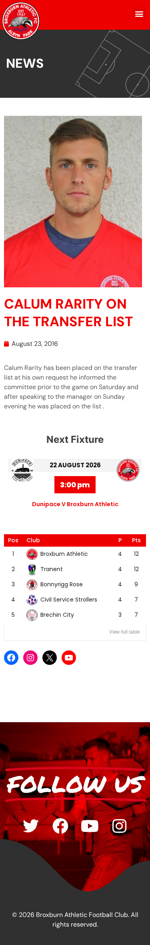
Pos (13, 540)
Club (33, 540)
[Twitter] (31, 826)
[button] (139, 13)
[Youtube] (90, 826)
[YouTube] (69, 657)
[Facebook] (11, 657)
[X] (49, 657)
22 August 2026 (75, 465)
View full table (124, 632)
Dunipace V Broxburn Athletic (75, 504)
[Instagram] (30, 657)
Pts (136, 540)
